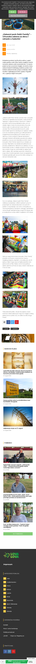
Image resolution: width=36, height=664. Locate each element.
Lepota (7, 593)
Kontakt (5, 625)
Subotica (14, 53)
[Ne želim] (34, 9)
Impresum (7, 564)
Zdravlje (8, 611)
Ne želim (22, 12)
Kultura (7, 589)
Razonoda (8, 600)
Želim (12, 12)
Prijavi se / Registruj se (17, 635)
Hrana (7, 586)
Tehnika (7, 607)
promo (6, 328)
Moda (7, 596)
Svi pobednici (18, 533)
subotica (15, 328)
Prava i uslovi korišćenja (10, 628)
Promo (9, 53)
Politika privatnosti (8, 632)
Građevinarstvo (10, 582)
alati (7, 578)
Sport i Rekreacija (10, 604)
